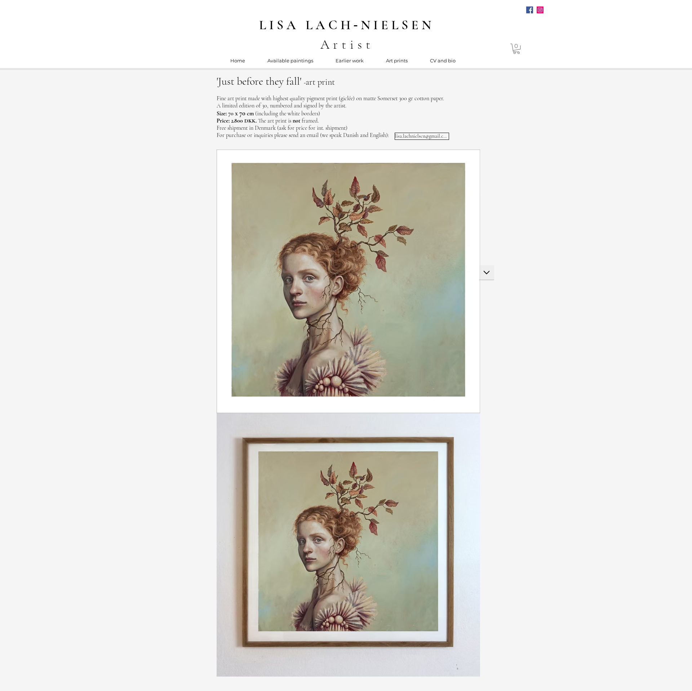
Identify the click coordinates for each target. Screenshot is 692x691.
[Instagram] (540, 9)
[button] (516, 49)
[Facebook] (529, 9)
